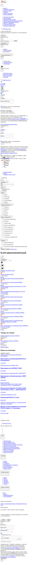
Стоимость (3, 182)
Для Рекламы (6, 63)
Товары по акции (7, 10)
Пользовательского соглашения (17, 119)
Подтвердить (11, 113)
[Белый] (3, 190)
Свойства (3, 240)
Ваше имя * (3, 524)
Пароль (2, 136)
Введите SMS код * (5, 101)
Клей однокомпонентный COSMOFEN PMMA (12, 316)
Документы (6, 482)
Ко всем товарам (5, 347)
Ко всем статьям (4, 413)
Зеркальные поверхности (9, 24)
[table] (2, 268)
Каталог (5, 8)
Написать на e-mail (7, 74)
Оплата (5, 478)
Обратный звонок (7, 73)
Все (4, 492)
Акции (5, 477)
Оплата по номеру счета (9, 25)
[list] (2, 265)
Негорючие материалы (8, 9)
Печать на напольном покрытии (11, 22)
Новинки (5, 12)
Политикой (22, 118)
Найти (15, 40)
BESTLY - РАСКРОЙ (8, 23)
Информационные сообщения (10, 465)
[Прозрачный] (5, 189)
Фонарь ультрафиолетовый (7, 274)
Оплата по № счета (8, 452)
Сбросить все (13, 249)
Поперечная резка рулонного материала (13, 20)
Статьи (7, 353)
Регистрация (4, 124)
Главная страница (7, 172)
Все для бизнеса (7, 466)
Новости (3, 353)
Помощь (5, 483)
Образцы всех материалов (9, 446)
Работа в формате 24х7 (8, 442)
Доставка (5, 480)
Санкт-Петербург (7, 50)
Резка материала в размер (9, 19)
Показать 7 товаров (5, 249)
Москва (5, 49)
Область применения (5, 217)
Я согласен (3, 558)
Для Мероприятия (7, 62)
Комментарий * (4, 530)
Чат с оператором (7, 75)
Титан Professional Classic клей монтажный (11, 300)
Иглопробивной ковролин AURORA (9, 340)
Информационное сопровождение (11, 448)
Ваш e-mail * (4, 527)
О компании (6, 463)
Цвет (2, 187)
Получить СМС (4, 113)
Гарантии (5, 481)
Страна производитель (6, 204)
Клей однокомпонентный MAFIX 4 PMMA (11, 308)
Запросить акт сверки (8, 17)
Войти (2, 144)
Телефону (3, 129)
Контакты (5, 77)
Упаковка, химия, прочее (9, 174)
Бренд (2, 192)
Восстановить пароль (12, 124)
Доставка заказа (7, 18)
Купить (2, 277)
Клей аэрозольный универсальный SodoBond (11, 282)
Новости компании (8, 14)
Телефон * (3, 98)
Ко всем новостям (5, 382)
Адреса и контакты (8, 13)
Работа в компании (8, 467)
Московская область (8, 495)
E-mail (2, 92)
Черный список (7, 468)
